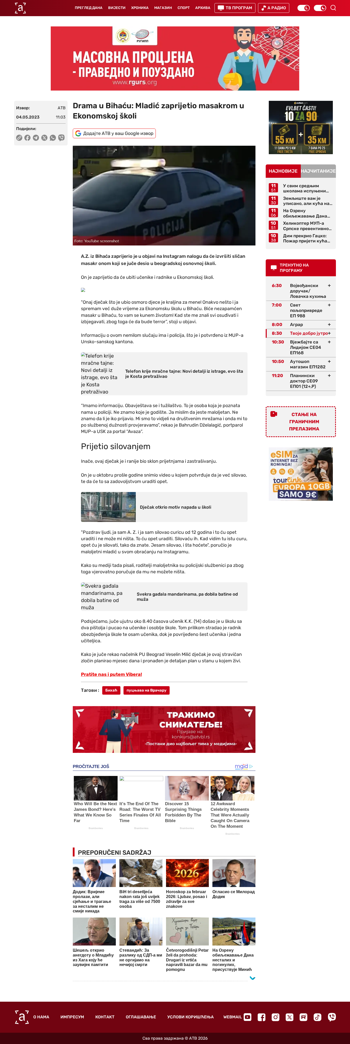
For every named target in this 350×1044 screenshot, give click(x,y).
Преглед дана (88, 8)
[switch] (303, 8)
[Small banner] (301, 127)
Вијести (117, 8)
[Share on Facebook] (27, 138)
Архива (202, 8)
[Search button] (333, 8)
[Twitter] (289, 1017)
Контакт (105, 1017)
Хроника (140, 8)
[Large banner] (175, 58)
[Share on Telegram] (36, 138)
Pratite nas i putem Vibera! (111, 674)
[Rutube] (303, 1017)
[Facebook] (261, 1017)
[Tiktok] (318, 1017)
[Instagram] (276, 1017)
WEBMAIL (232, 1017)
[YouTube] (247, 1017)
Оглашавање (141, 1017)
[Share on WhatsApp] (53, 138)
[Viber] (332, 1017)
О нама (41, 1017)
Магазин (163, 8)
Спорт (184, 8)
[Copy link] (19, 138)
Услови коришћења (190, 1017)
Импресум (72, 1017)
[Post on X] (44, 138)
